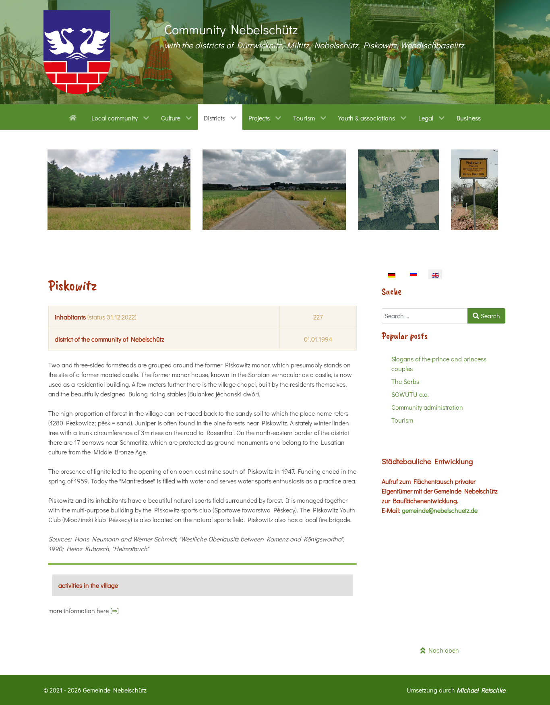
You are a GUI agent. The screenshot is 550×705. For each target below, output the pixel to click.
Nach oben (442, 650)
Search (489, 315)
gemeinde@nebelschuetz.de (440, 510)
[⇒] (114, 610)
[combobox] (425, 315)
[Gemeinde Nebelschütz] (76, 52)
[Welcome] (74, 116)
